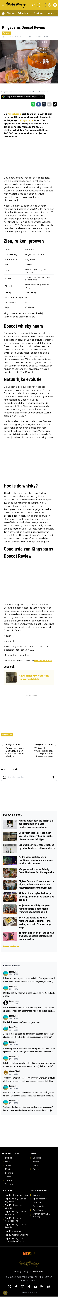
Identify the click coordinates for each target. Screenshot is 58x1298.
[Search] (33, 5)
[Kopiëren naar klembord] (55, 104)
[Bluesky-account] (48, 1286)
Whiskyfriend (14, 1071)
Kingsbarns (14, 114)
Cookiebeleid (37, 1271)
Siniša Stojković (15, 37)
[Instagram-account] (22, 1286)
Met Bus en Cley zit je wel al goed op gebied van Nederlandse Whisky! (29, 994)
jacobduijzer (14, 1001)
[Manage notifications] (5, 1293)
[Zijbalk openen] (2, 5)
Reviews (38, 13)
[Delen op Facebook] (38, 104)
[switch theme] (50, 5)
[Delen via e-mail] (49, 104)
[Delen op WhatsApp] (33, 104)
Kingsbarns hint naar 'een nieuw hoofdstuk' (34, 677)
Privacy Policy (20, 1271)
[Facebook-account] (16, 1286)
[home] (3, 13)
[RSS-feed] (42, 1286)
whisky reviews (43, 660)
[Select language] (41, 5)
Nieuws (11, 13)
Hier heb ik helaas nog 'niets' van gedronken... (22, 1022)
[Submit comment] (53, 777)
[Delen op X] (44, 104)
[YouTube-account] (35, 1286)
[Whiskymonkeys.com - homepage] (16, 5)
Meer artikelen (11, 946)
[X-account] (9, 1286)
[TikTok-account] (29, 1286)
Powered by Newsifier (29, 1293)
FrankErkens (14, 972)
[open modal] (55, 5)
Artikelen (23, 13)
